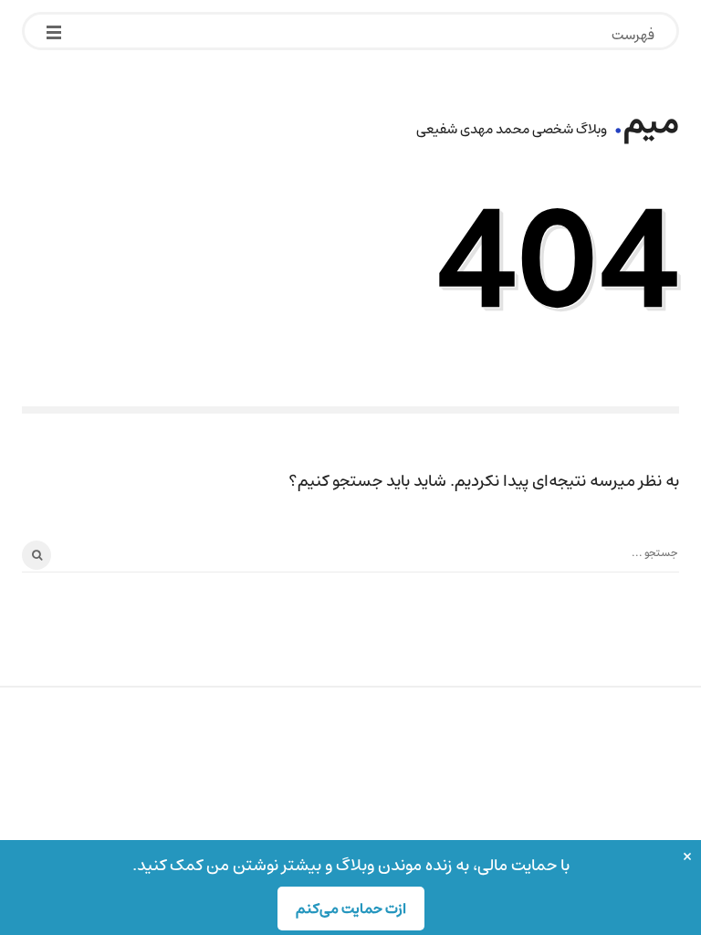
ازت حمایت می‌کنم (351, 908)
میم (651, 123)
